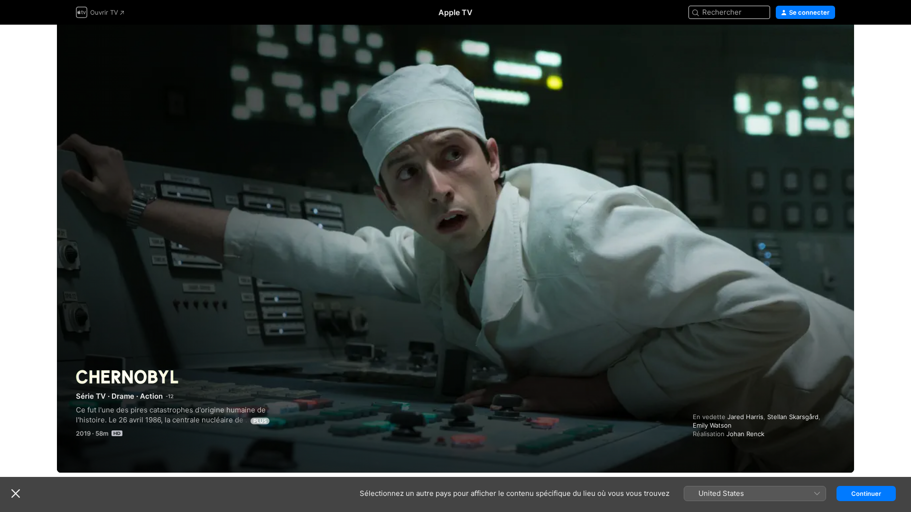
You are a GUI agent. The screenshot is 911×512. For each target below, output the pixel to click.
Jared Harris (745, 417)
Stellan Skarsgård (792, 417)
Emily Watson (712, 425)
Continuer (866, 493)
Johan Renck (745, 434)
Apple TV (455, 12)
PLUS (260, 421)
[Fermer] (15, 493)
